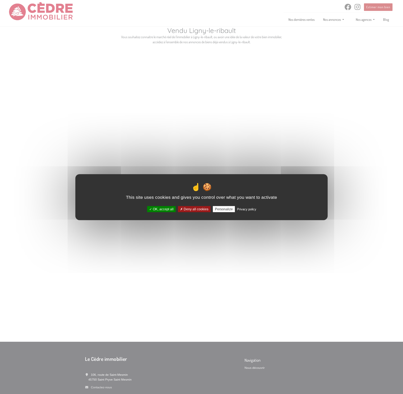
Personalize (224, 209)
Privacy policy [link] (246, 209)
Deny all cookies (195, 209)
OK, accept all (163, 209)
